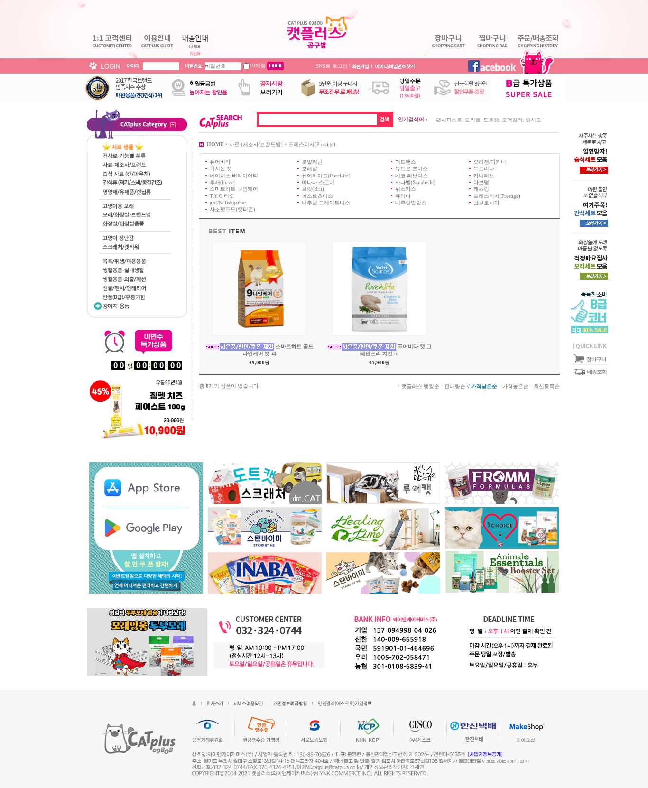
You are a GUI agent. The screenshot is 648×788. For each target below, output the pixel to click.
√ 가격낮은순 (482, 386)
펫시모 (533, 119)
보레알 (309, 168)
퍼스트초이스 (317, 195)
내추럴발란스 (410, 202)
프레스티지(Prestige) (311, 144)
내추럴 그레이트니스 (326, 202)
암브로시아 (486, 202)
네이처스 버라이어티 (234, 175)
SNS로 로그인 (332, 65)
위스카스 (405, 189)
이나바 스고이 (318, 182)
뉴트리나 (483, 168)
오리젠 (473, 119)
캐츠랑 (481, 189)
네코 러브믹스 (411, 175)
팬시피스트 (449, 119)
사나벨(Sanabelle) (415, 182)
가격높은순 (515, 386)
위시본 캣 (221, 168)
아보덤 (481, 182)
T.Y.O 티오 (222, 195)
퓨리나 (403, 195)
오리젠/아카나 (489, 162)
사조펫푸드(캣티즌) (232, 209)
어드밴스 (405, 162)
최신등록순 (547, 386)
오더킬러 (512, 119)
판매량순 (454, 386)
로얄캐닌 (312, 162)
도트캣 (491, 119)
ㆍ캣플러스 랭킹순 (417, 386)
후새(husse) (223, 182)
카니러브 (483, 175)
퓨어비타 (220, 162)
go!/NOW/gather (228, 202)
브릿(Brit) (313, 189)
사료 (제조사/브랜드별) (256, 144)
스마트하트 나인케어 (234, 189)
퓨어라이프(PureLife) (326, 175)
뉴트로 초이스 (411, 168)
